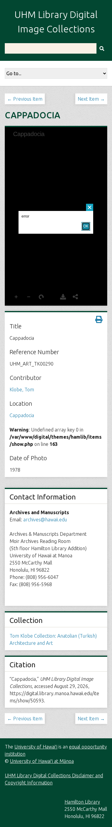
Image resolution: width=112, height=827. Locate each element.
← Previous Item (24, 99)
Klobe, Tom (22, 389)
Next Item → (91, 99)
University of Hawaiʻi (35, 746)
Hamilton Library (82, 802)
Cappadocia (22, 415)
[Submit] (101, 48)
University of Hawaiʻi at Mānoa (42, 761)
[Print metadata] (98, 319)
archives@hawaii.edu (45, 519)
